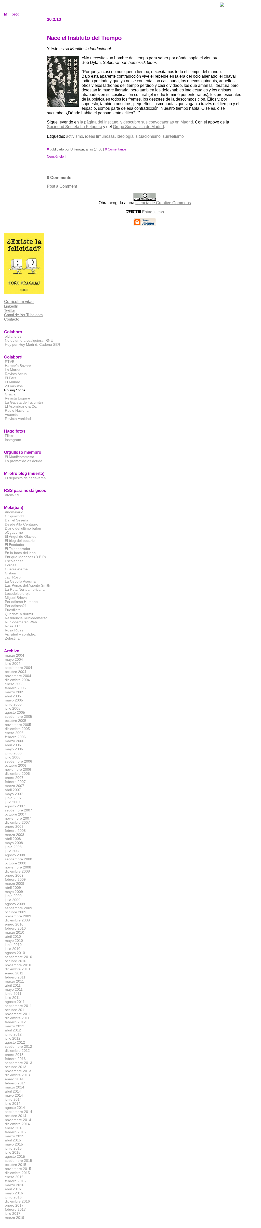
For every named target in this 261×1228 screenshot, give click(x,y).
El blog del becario (20, 541)
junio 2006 (13, 753)
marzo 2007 (14, 786)
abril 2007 (13, 790)
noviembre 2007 (18, 818)
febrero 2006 (15, 737)
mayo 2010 (14, 941)
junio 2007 (13, 798)
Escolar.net (14, 561)
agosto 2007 (15, 806)
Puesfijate (13, 610)
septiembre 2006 (18, 761)
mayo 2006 (14, 749)
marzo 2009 (14, 883)
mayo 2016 (14, 1193)
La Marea (12, 370)
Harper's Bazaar (18, 366)
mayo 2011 (14, 989)
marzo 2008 (14, 835)
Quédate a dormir (19, 614)
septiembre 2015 (18, 1160)
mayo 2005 (14, 700)
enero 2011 (14, 973)
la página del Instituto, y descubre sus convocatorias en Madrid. (137, 122)
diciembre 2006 (17, 773)
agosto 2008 (15, 855)
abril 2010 (13, 936)
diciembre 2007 (17, 822)
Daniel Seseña (16, 520)
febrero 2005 (15, 688)
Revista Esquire (17, 398)
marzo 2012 (14, 1026)
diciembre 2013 (17, 1075)
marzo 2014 (14, 1087)
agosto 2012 (15, 1042)
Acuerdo (11, 414)
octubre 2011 (15, 1010)
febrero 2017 (15, 1209)
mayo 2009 (14, 892)
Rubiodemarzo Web (21, 622)
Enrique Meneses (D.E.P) (25, 557)
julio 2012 (12, 1038)
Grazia (10, 394)
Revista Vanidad (18, 419)
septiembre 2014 (18, 1112)
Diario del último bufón (23, 528)
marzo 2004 (14, 655)
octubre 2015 (15, 1165)
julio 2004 (12, 663)
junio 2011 (13, 993)
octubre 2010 (15, 961)
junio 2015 (13, 1148)
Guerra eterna (16, 569)
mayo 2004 (14, 659)
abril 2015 (13, 1140)
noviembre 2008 (18, 867)
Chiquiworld (14, 516)
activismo (74, 136)
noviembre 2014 (18, 1120)
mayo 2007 (14, 794)
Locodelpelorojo (18, 593)
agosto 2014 (15, 1108)
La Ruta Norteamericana (25, 589)
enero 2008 (14, 826)
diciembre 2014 (17, 1124)
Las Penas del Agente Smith (27, 585)
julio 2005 (12, 708)
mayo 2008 (14, 843)
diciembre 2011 (17, 1018)
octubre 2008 (15, 863)
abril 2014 (13, 1091)
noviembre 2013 (18, 1071)
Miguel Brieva (16, 598)
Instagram (13, 440)
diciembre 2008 (17, 871)
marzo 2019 (14, 1218)
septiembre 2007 (18, 810)
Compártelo (55, 156)
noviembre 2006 (18, 769)
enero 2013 (14, 1055)
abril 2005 (13, 696)
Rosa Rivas (14, 630)
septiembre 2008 (18, 859)
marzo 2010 (14, 932)
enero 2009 (14, 875)
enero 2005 (14, 684)
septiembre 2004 (18, 668)
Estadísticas (153, 212)
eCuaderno (14, 532)
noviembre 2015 (18, 1169)
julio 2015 (12, 1152)
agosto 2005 (15, 712)
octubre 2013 (15, 1067)
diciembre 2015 (17, 1173)
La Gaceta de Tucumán (24, 402)
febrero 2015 (15, 1132)
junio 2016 (13, 1197)
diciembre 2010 (17, 969)
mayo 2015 (14, 1144)
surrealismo (173, 136)
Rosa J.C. (13, 626)
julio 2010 (12, 949)
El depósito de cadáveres (25, 478)
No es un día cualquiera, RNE (29, 340)
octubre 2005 (15, 721)
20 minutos (14, 386)
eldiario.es (13, 336)
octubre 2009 (15, 912)
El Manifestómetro (19, 457)
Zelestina (12, 638)
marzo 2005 (14, 692)
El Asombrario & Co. (21, 406)
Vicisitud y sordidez (20, 634)
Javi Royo (13, 577)
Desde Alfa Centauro (21, 524)
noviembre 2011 (18, 1014)
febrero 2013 (15, 1059)
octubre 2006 (15, 765)
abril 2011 (13, 985)
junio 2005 (13, 704)
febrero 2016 (15, 1181)
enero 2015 (14, 1128)
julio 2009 (12, 900)
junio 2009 (13, 896)
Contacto (11, 319)
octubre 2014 (15, 1116)
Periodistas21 (16, 606)
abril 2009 (13, 888)
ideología (125, 136)
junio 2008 (13, 847)
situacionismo (148, 136)
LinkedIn (11, 306)
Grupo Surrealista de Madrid (138, 127)
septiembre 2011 (18, 1006)
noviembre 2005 (18, 725)
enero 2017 (14, 1205)
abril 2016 (13, 1189)
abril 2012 (13, 1030)
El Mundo (12, 382)
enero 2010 (14, 924)
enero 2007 (14, 778)
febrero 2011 (15, 977)
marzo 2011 (14, 981)
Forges (10, 565)
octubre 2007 (15, 814)
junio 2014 (13, 1099)
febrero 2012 (15, 1022)
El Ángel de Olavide (20, 536)
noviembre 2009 (18, 916)
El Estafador (14, 545)
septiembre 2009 (18, 908)
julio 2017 (12, 1213)
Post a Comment (62, 186)
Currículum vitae (19, 301)
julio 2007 (12, 802)
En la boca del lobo (20, 553)
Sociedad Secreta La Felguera (74, 127)
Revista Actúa (16, 374)
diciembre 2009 (17, 920)
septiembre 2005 (18, 716)
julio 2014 (12, 1103)
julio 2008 (12, 851)
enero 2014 (14, 1079)
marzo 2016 (14, 1185)
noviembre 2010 (18, 965)
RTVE (9, 362)
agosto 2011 (15, 1002)
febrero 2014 (15, 1083)
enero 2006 (14, 733)
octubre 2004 (15, 672)
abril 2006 (13, 745)
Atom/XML (13, 495)
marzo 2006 (14, 741)
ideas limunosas (100, 136)
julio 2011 (12, 998)
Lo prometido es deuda (23, 461)
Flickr (9, 436)
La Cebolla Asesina (20, 581)
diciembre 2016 (17, 1201)
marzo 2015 (14, 1136)
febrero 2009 (15, 879)
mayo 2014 (14, 1095)
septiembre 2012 (18, 1046)
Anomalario (14, 512)
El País (10, 378)
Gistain (10, 573)
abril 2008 (13, 839)
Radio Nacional (17, 410)
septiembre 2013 (18, 1063)
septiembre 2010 (18, 957)
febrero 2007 (15, 782)
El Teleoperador (17, 549)
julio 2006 (12, 757)
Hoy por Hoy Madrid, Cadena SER (32, 344)
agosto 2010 (15, 953)
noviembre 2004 (18, 676)
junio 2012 (13, 1034)
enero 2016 (14, 1177)
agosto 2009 (15, 904)
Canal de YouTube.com (23, 315)
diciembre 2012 (17, 1050)
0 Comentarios (115, 149)
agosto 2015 (15, 1156)
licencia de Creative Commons (163, 203)
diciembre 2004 (17, 680)
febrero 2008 (15, 831)
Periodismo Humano (21, 602)
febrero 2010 (15, 928)
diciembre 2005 (17, 729)
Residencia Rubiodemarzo (26, 618)
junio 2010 (13, 945)
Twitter (9, 310)
